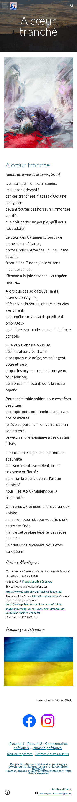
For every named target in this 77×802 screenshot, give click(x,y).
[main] (38, 26)
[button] (5, 5)
